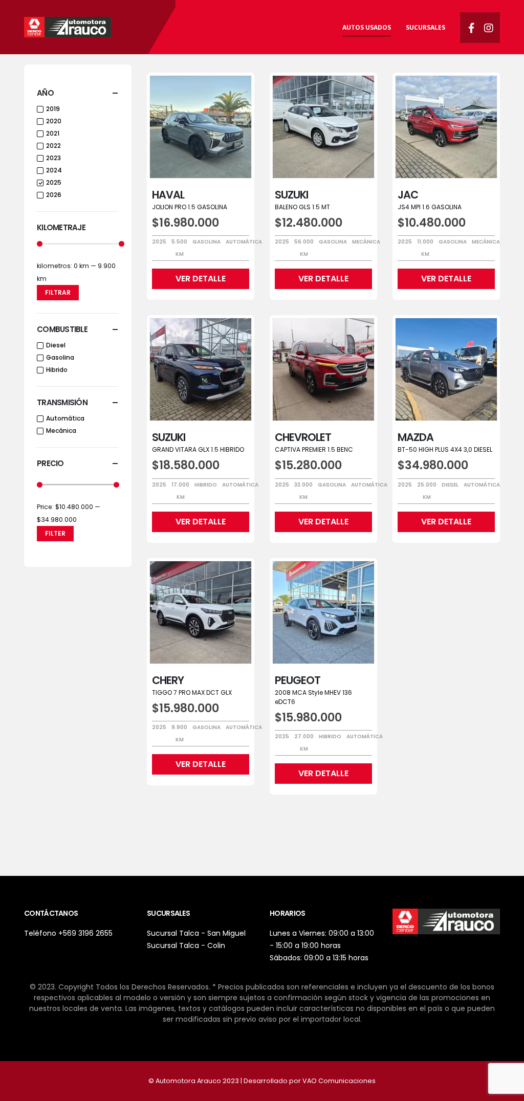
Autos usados (366, 27)
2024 (54, 170)
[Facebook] (471, 27)
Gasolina (60, 357)
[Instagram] (489, 27)
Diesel (56, 345)
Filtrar (58, 292)
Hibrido (57, 369)
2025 (53, 182)
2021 (52, 133)
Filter (55, 533)
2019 (53, 108)
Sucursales (425, 27)
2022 (53, 145)
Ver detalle (201, 278)
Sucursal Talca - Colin (186, 945)
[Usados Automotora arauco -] (67, 27)
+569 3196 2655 (85, 933)
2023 (53, 157)
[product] (200, 127)
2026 (53, 194)
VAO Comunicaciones (339, 1080)
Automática (65, 418)
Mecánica (61, 430)
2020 (53, 121)
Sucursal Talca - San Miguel (196, 933)
